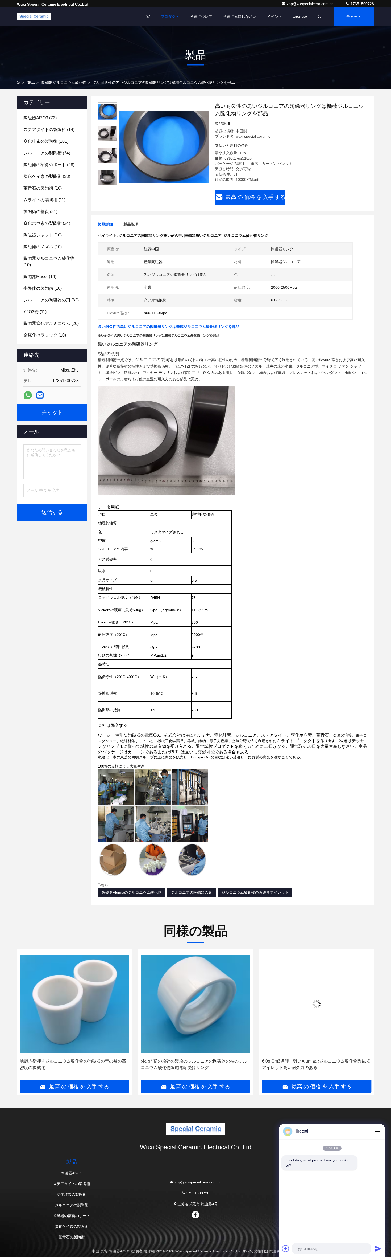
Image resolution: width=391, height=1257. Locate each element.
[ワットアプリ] (27, 395)
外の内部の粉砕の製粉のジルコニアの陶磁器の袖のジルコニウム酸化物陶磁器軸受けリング (73, 1064)
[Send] (377, 1248)
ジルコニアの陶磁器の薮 (191, 892)
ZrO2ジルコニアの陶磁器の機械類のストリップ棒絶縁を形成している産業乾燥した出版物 (315, 1064)
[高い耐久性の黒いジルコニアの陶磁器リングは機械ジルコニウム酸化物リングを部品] (164, 147)
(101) (45, 141)
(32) (51, 300)
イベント (274, 16)
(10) (42, 188)
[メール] (39, 395)
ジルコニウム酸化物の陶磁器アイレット (255, 892)
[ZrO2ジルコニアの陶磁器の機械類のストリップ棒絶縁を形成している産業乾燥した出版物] (316, 1004)
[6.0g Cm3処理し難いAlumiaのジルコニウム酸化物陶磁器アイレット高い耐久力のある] (195, 1004)
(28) (48, 164)
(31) (40, 211)
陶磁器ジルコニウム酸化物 (63, 82)
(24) (46, 223)
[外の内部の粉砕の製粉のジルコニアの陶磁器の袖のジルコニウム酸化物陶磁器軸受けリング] (74, 1004)
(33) (46, 176)
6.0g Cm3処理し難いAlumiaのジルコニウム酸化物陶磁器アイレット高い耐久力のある (195, 1064)
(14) (48, 129)
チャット (353, 16)
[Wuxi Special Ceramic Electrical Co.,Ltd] (34, 16)
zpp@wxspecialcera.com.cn (311, 4)
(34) (46, 153)
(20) (51, 323)
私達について (201, 16)
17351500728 (362, 4)
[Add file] (285, 1248)
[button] (26, 1016)
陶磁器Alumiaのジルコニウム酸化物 (131, 892)
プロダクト (170, 16)
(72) (40, 118)
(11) (44, 200)
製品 (31, 82)
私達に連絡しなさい (239, 16)
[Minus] (378, 1131)
